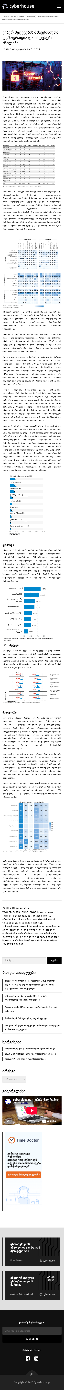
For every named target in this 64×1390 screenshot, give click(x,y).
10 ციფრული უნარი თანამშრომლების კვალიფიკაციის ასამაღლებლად (26, 998)
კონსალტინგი (11, 930)
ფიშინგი (18, 940)
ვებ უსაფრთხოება (39, 916)
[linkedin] (36, 1358)
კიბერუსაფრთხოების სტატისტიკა (23, 926)
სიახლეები (22, 908)
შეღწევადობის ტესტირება (40, 940)
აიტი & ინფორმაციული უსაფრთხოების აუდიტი (30, 1054)
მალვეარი (49, 930)
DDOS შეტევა (38, 912)
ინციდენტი (24, 919)
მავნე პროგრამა (31, 930)
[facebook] (28, 1358)
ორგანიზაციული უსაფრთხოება (37, 933)
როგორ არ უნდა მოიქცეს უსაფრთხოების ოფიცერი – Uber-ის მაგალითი (33, 1028)
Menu (58, 6)
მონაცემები (9, 933)
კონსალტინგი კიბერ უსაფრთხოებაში (25, 1059)
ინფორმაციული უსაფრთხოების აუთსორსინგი (30, 1049)
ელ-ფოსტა (19, 916)
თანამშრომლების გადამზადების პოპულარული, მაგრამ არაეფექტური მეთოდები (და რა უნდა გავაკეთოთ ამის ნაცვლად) (31, 985)
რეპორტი (8, 937)
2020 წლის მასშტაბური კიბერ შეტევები (26, 1018)
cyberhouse (20, 912)
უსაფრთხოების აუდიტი (30, 937)
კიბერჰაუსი (53, 926)
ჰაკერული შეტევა (13, 944)
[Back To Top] (32, 1374)
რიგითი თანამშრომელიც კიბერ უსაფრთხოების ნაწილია (31, 1009)
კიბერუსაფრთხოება (31, 923)
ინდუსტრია (9, 919)
